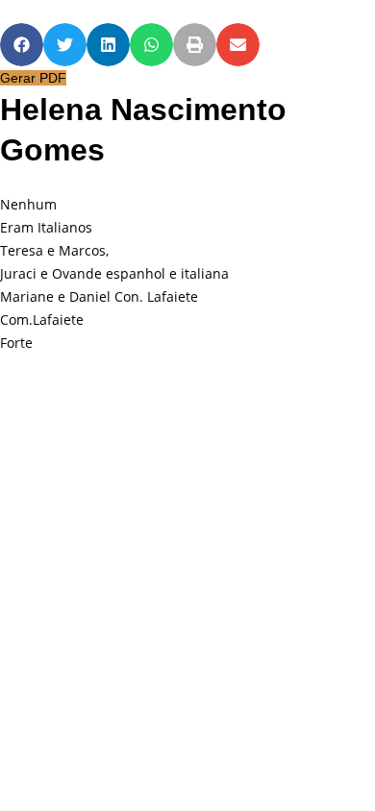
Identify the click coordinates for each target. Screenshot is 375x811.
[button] (21, 44)
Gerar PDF (33, 78)
